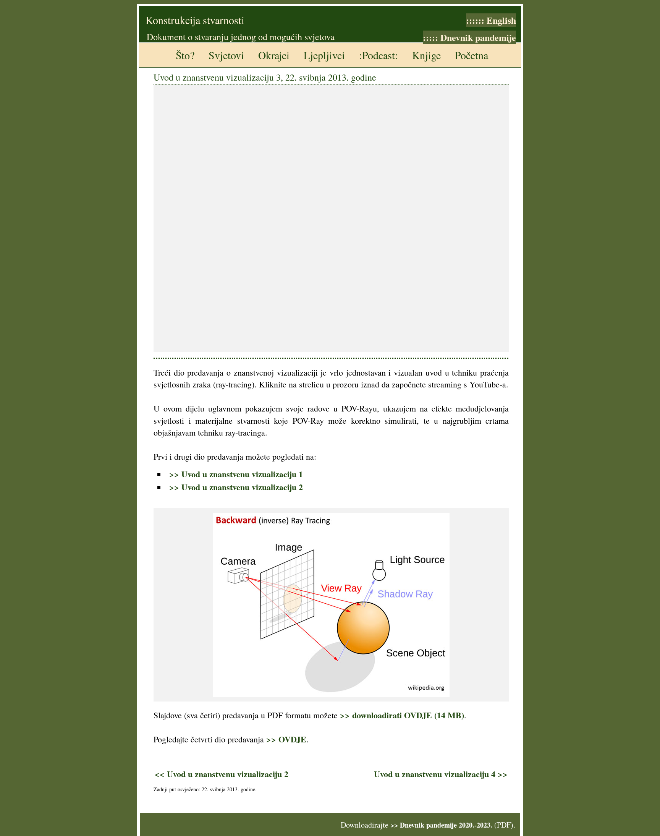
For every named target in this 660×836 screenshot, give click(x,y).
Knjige (426, 55)
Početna (471, 55)
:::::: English (491, 20)
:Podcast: (378, 55)
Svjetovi (226, 55)
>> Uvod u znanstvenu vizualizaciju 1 (236, 474)
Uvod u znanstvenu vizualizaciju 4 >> (441, 774)
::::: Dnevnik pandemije (469, 37)
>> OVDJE (286, 739)
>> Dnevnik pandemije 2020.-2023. (441, 825)
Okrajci (274, 55)
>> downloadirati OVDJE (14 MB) (402, 715)
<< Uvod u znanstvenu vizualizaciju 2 (221, 774)
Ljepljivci (324, 55)
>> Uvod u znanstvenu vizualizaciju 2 (236, 487)
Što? (185, 55)
